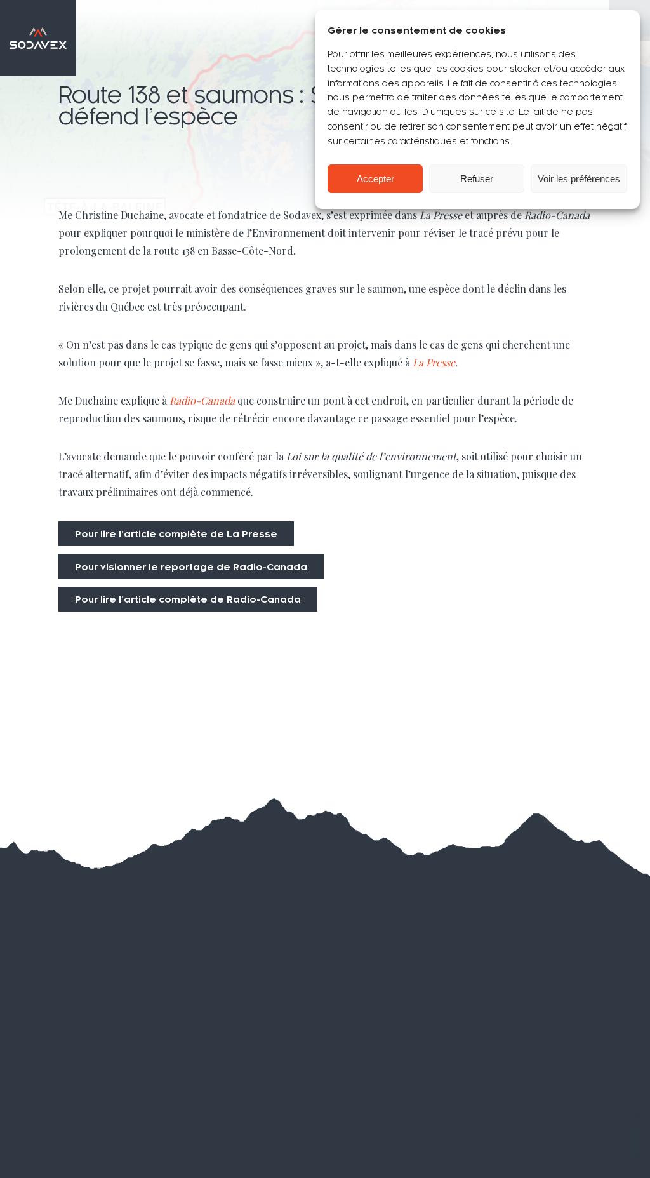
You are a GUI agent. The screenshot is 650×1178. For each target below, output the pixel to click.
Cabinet (55, 1107)
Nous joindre (239, 1078)
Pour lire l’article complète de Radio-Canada (188, 599)
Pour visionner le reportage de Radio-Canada (191, 567)
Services (58, 1050)
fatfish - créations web (590, 1156)
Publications (237, 1021)
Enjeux (51, 1021)
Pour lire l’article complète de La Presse (176, 534)
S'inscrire (584, 1111)
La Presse (434, 362)
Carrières (227, 1050)
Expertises (65, 1079)
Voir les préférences (579, 178)
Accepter (375, 178)
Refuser (476, 178)
